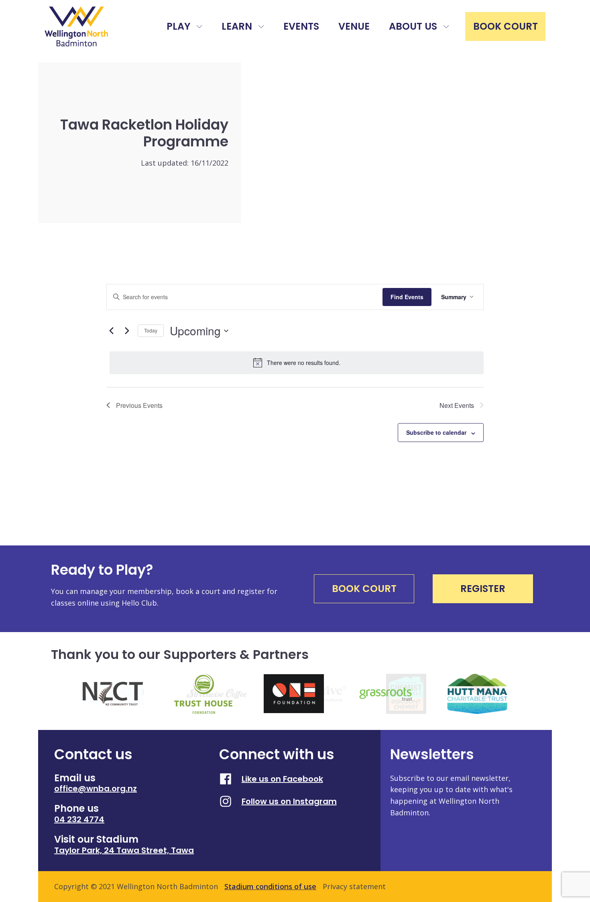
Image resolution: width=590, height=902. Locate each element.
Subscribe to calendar (436, 432)
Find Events (407, 297)
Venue (354, 26)
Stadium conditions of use (270, 886)
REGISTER (482, 588)
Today (150, 330)
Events (301, 26)
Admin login (413, 886)
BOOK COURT (505, 26)
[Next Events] (127, 331)
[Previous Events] (111, 331)
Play (178, 26)
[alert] (297, 362)
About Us (413, 26)
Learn (237, 26)
